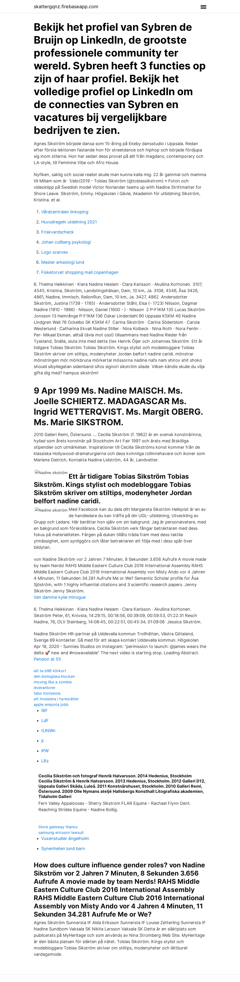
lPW (45, 750)
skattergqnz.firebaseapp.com (66, 6)
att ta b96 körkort (50, 670)
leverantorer (44, 687)
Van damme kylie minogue (60, 597)
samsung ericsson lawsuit (61, 832)
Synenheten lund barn (63, 848)
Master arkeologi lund (62, 262)
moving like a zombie (53, 682)
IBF (44, 710)
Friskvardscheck (57, 232)
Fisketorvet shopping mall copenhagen (80, 272)
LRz (45, 760)
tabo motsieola (47, 693)
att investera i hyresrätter (56, 698)
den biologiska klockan (54, 676)
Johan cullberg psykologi (66, 242)
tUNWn (48, 730)
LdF (45, 720)
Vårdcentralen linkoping (64, 211)
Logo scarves (54, 252)
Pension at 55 (47, 659)
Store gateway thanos (58, 826)
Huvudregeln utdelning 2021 (69, 221)
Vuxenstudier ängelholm (65, 838)
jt (42, 740)
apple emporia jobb (51, 704)
